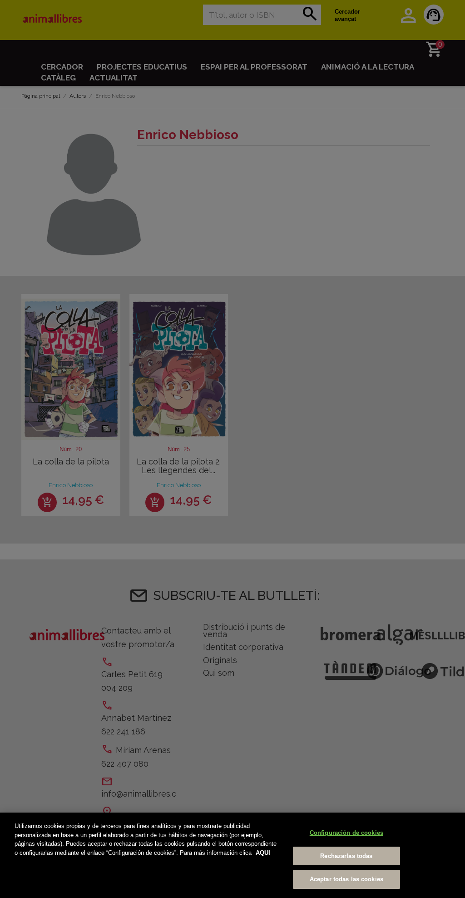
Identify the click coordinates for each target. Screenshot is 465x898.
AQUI (263, 852)
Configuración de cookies (346, 832)
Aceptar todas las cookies (346, 879)
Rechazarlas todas (346, 856)
